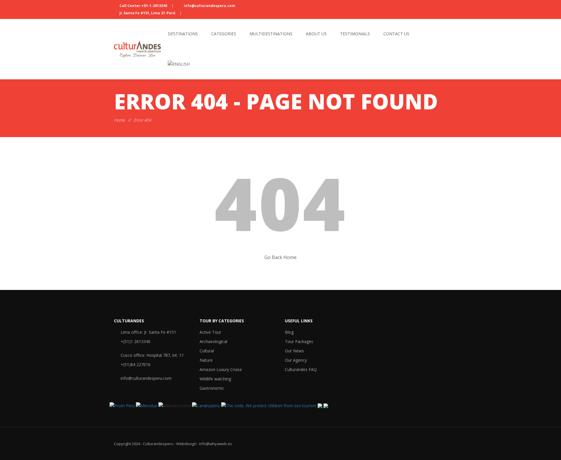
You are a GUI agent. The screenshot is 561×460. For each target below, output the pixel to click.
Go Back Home (280, 257)
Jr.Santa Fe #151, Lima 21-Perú (147, 13)
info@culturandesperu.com (209, 5)
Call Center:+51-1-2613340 (143, 5)
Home (119, 120)
